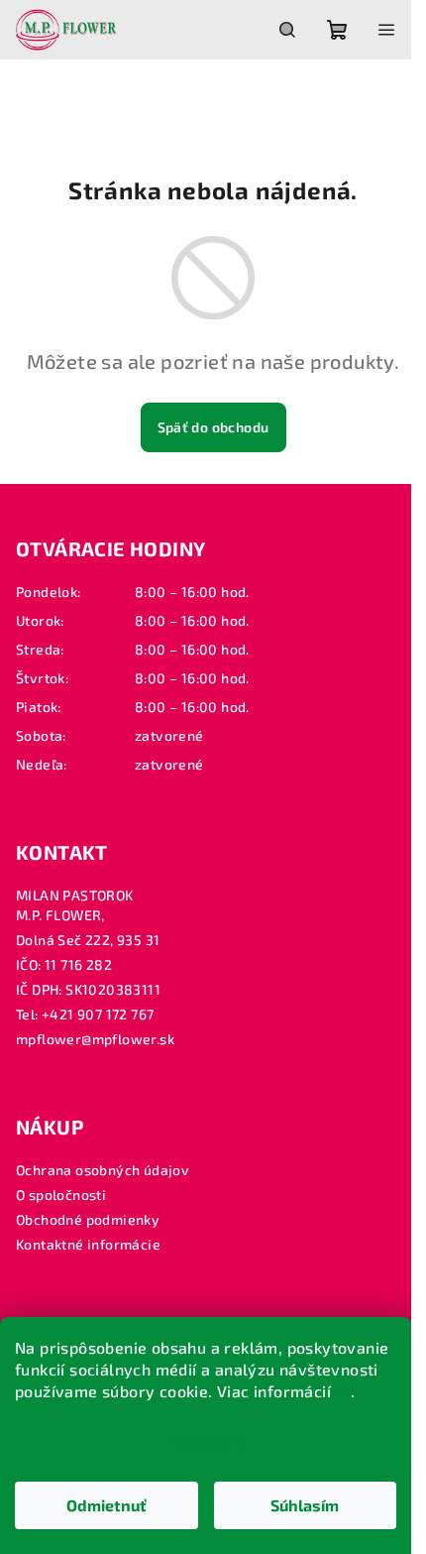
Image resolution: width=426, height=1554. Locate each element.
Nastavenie (205, 1441)
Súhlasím (304, 1504)
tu (343, 1390)
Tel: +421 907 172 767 (85, 1014)
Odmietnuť (106, 1504)
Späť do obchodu (213, 426)
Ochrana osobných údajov (102, 1169)
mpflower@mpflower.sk (95, 1038)
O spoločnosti (61, 1194)
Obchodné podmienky (88, 1219)
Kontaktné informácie (88, 1244)
